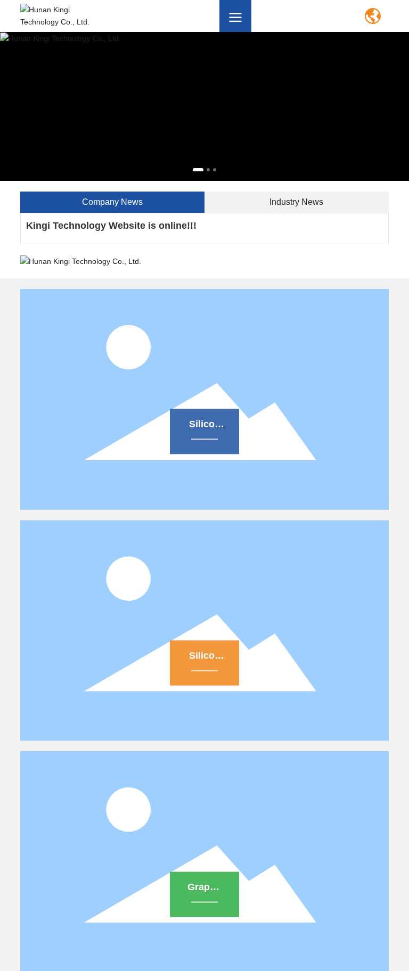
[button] (198, 169)
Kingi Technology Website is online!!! (111, 225)
